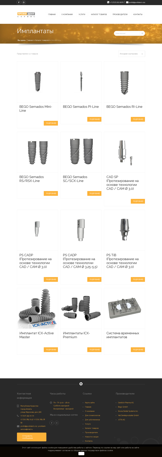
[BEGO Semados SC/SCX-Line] (81, 152)
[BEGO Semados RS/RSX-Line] (37, 152)
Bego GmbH (123, 407)
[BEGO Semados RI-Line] (124, 81)
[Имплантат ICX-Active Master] (37, 308)
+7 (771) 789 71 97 (27, 419)
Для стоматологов (92, 415)
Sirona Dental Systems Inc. (128, 411)
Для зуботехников (92, 420)
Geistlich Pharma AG (126, 403)
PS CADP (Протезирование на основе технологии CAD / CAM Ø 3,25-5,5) (80, 261)
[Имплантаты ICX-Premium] (81, 308)
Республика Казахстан (29, 406)
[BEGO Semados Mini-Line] (37, 81)
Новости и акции (91, 437)
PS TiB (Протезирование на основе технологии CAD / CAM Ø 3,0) (122, 261)
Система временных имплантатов (122, 335)
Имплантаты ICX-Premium (76, 335)
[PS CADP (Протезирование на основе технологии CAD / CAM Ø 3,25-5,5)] (81, 230)
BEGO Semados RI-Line (124, 107)
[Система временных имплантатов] (124, 308)
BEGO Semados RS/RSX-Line (31, 179)
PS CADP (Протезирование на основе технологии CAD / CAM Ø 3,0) (35, 261)
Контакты (89, 441)
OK (81, 454)
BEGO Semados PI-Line (81, 107)
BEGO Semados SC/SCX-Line (75, 179)
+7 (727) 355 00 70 (27, 416)
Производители (91, 432)
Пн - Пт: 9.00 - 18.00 (61, 403)
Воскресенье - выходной (63, 409)
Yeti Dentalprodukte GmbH (128, 415)
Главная (30, 40)
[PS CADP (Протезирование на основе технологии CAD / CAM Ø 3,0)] (37, 230)
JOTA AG (121, 420)
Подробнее (51, 123)
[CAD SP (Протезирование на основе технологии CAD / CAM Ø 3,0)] (124, 152)
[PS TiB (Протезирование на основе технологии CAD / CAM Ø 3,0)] (124, 230)
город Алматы (26, 409)
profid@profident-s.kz (29, 426)
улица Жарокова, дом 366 (31, 412)
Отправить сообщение (27, 437)
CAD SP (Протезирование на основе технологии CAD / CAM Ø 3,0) (122, 183)
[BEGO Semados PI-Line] (81, 81)
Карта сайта (90, 403)
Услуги (88, 424)
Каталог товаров (42, 40)
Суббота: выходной (61, 406)
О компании (90, 411)
